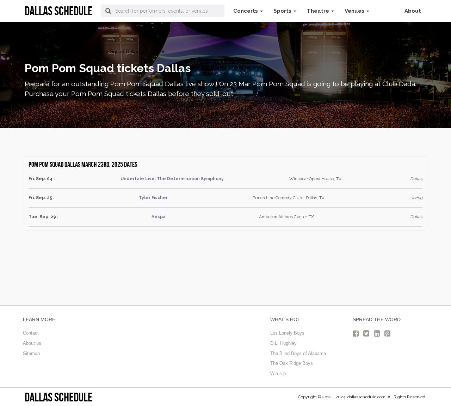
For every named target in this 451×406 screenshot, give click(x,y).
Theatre (318, 11)
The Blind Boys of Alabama (298, 353)
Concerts (246, 11)
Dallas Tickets (40, 51)
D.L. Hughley (283, 343)
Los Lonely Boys (287, 333)
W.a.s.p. (278, 373)
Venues (355, 11)
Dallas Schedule (58, 397)
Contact (31, 333)
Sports (283, 11)
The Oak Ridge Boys (291, 363)
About (412, 11)
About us (32, 343)
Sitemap (31, 353)
